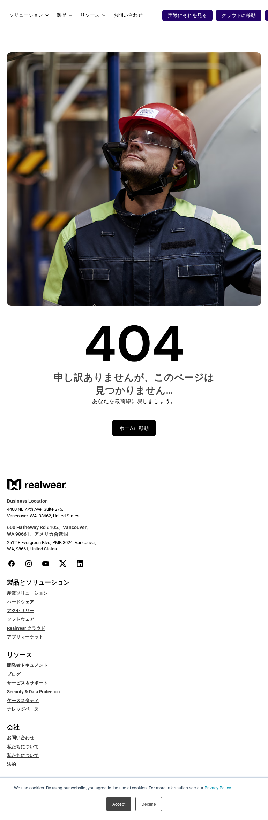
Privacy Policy (217, 787)
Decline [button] (148, 804)
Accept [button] (118, 804)
